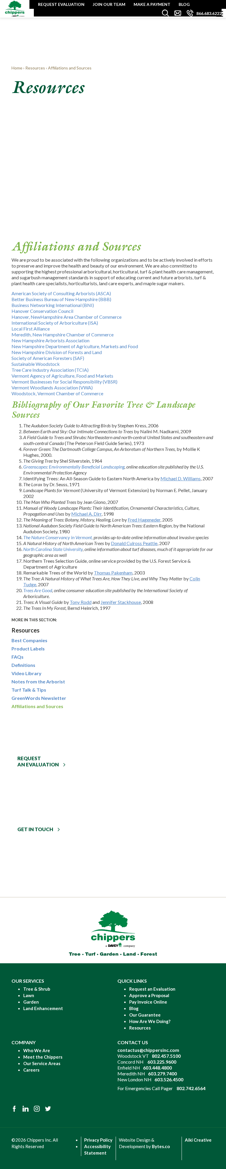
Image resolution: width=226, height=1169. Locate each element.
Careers (31, 1069)
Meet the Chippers (42, 1057)
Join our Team (109, 4)
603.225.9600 (161, 1062)
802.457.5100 (166, 1056)
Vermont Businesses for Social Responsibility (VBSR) (64, 381)
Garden (31, 1001)
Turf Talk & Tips (28, 690)
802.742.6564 (191, 1088)
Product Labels (28, 648)
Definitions (23, 665)
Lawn (28, 995)
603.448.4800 (157, 1067)
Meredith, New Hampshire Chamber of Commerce (62, 334)
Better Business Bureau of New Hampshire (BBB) (61, 299)
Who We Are (36, 1050)
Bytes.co (161, 1146)
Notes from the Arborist (38, 681)
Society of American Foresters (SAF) (47, 358)
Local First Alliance (30, 328)
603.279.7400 (162, 1073)
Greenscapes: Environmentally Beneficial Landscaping (73, 466)
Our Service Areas (41, 1063)
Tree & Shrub (36, 989)
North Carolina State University (53, 549)
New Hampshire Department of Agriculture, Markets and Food (74, 346)
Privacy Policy (98, 1140)
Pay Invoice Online (148, 1001)
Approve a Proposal (149, 995)
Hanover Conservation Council (42, 311)
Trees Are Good (37, 590)
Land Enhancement (43, 1008)
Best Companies (29, 640)
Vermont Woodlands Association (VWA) (52, 387)
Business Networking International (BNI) (52, 305)
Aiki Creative (198, 1140)
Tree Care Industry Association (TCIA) (50, 370)
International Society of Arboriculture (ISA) (54, 323)
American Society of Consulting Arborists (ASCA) (61, 293)
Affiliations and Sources (37, 706)
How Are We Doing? (149, 1021)
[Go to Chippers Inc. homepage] (14, 8)
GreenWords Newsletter (38, 698)
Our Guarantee (145, 1014)
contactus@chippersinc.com (148, 1050)
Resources (140, 1027)
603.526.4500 (168, 1079)
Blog (184, 4)
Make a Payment (152, 4)
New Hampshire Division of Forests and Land (56, 352)
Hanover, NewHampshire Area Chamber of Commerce (66, 317)
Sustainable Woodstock (35, 364)
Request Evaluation (61, 4)
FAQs (17, 657)
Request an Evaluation (152, 989)
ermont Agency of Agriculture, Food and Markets (63, 375)
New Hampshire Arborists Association (50, 340)
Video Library (26, 673)
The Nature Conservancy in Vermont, (58, 537)
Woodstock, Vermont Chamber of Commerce (57, 393)
